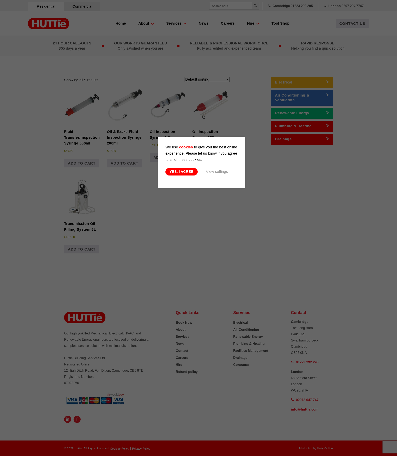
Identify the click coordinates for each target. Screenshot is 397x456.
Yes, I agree (182, 171)
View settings (217, 172)
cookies (186, 147)
